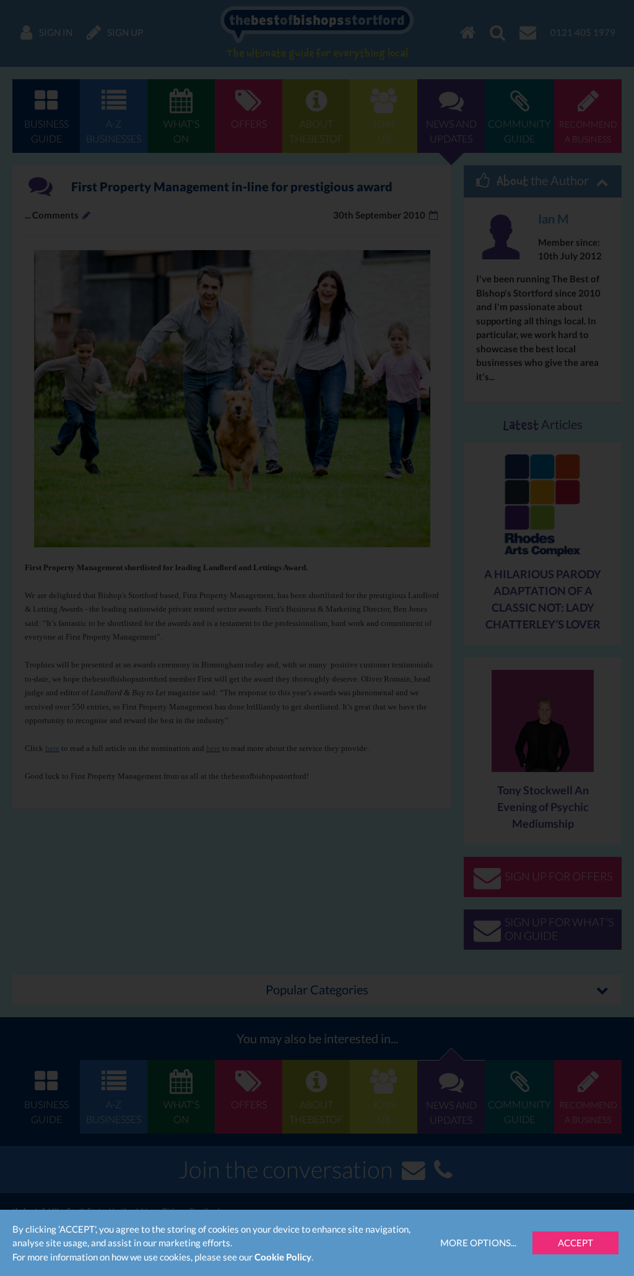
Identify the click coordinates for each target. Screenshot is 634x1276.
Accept (575, 1242)
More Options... (478, 1242)
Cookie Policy (282, 1256)
